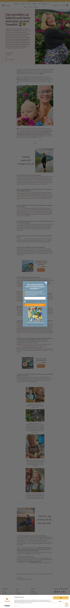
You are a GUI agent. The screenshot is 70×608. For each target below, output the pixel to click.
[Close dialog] (46, 283)
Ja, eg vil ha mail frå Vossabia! (35, 305)
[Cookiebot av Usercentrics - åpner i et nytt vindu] (7, 606)
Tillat (61, 597)
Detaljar (15, 605)
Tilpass (60, 601)
